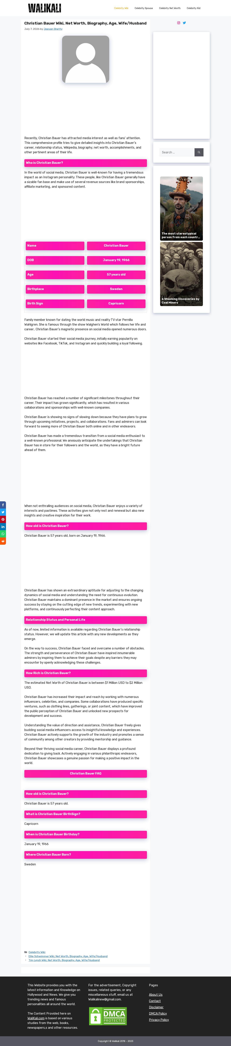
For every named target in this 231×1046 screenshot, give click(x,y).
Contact (155, 1001)
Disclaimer (156, 1007)
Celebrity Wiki (121, 8)
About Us (155, 994)
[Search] (199, 152)
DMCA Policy (158, 1013)
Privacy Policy (159, 1020)
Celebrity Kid (193, 8)
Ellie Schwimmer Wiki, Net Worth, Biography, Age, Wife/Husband (68, 956)
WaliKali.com (36, 1018)
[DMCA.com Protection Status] (108, 1025)
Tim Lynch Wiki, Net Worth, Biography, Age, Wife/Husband (64, 960)
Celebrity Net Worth (170, 8)
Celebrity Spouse (144, 8)
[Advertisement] (85, 111)
